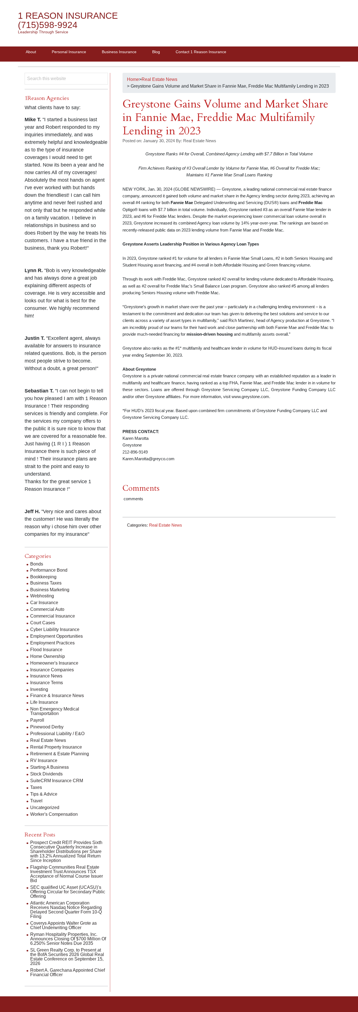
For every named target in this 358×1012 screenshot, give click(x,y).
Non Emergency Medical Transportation (54, 711)
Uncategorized (44, 807)
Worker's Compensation (54, 814)
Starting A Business (49, 767)
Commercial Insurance (52, 616)
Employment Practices (52, 643)
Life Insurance (44, 702)
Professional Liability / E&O (57, 733)
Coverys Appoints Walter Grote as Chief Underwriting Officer (63, 925)
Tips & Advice (43, 794)
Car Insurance (44, 602)
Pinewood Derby (46, 726)
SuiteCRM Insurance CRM (56, 780)
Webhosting (42, 595)
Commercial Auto (47, 609)
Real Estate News (165, 525)
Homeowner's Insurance (54, 663)
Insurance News (46, 676)
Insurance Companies (52, 669)
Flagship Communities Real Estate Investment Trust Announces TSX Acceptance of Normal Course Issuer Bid (66, 874)
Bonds (36, 564)
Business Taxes (46, 583)
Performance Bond (48, 570)
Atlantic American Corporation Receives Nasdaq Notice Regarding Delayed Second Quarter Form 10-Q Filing (66, 910)
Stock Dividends (46, 774)
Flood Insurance (46, 649)
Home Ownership (47, 656)
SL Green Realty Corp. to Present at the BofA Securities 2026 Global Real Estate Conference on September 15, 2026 (67, 957)
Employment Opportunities (56, 636)
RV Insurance (43, 760)
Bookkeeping (43, 576)
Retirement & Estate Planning (59, 753)
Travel (36, 800)
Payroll (37, 720)
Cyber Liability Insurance (54, 629)
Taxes (36, 787)
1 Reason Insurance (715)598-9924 (68, 20)
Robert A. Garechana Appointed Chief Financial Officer (67, 972)
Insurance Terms (46, 682)
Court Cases (42, 622)
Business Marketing (49, 589)
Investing (39, 689)
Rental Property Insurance (56, 747)
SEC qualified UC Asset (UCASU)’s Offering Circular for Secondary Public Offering (67, 892)
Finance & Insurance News (57, 695)
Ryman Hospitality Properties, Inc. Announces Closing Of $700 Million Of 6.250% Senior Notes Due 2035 (68, 939)
